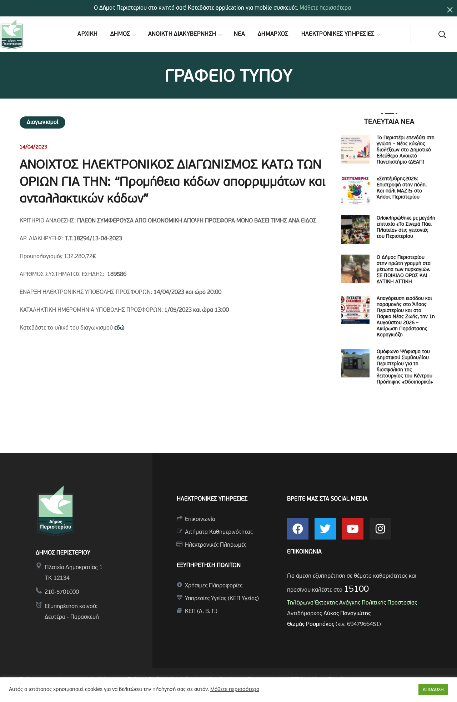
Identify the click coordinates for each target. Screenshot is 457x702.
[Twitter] (325, 529)
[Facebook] (297, 529)
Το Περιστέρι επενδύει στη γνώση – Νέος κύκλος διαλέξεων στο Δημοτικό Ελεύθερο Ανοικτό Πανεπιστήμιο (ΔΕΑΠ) (406, 150)
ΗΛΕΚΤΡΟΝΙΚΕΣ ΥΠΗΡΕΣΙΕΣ (212, 499)
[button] (442, 34)
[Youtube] (352, 529)
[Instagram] (380, 529)
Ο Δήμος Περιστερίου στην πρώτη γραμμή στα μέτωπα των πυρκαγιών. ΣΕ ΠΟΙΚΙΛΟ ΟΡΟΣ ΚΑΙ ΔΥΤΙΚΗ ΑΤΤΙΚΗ (404, 270)
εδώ (119, 328)
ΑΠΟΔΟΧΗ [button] (433, 689)
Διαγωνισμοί (42, 122)
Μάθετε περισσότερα (325, 8)
